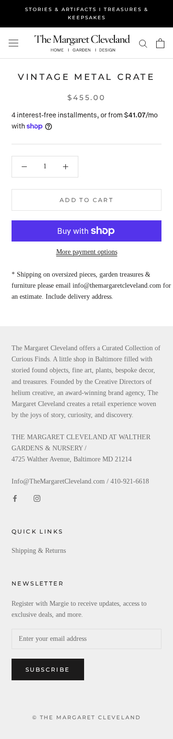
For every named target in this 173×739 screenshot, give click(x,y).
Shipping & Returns (39, 550)
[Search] (143, 43)
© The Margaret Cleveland (86, 717)
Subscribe (47, 669)
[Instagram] (37, 498)
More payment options (86, 251)
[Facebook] (15, 498)
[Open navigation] (13, 43)
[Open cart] (160, 43)
